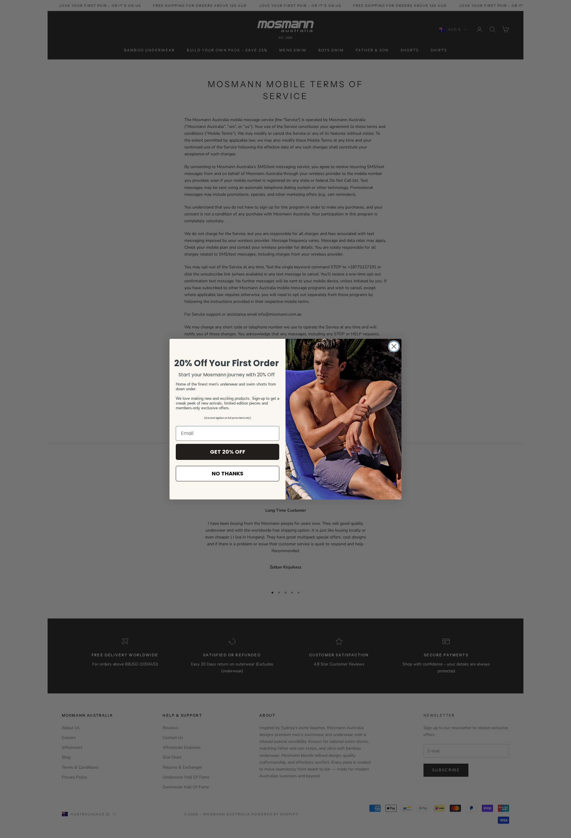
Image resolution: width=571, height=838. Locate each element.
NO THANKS (227, 473)
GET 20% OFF (227, 451)
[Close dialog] (394, 346)
